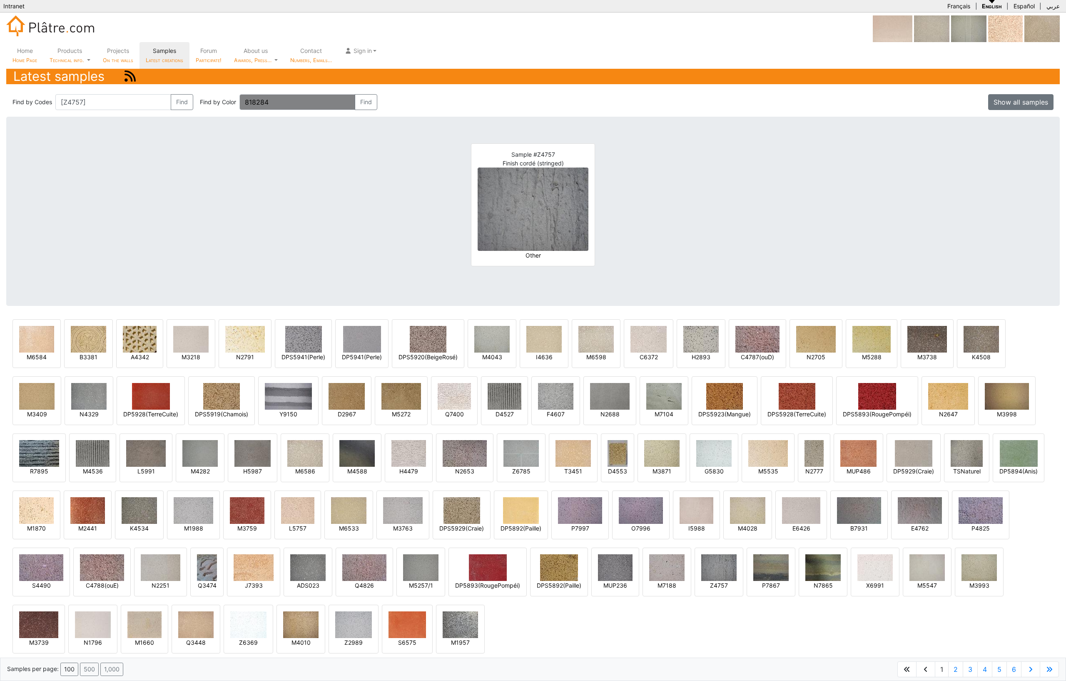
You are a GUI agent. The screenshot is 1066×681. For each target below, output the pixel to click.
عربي (1053, 6)
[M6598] (596, 338)
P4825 (980, 528)
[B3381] (88, 338)
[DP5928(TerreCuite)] (151, 395)
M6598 (596, 357)
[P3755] (1042, 28)
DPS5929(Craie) (461, 528)
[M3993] (979, 567)
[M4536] (93, 452)
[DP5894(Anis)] (1019, 452)
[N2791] (245, 338)
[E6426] (801, 509)
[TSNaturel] (967, 452)
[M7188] (667, 567)
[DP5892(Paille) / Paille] (521, 509)
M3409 (37, 414)
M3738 (927, 357)
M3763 (403, 528)
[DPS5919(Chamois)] (221, 395)
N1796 (93, 642)
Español (1024, 6)
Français (958, 6)
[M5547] (927, 567)
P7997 (580, 528)
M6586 (305, 471)
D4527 (505, 414)
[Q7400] (454, 395)
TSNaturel (967, 471)
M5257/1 (421, 585)
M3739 (39, 642)
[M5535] (768, 452)
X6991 (875, 585)
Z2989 (353, 642)
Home (24, 55)
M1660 (144, 642)
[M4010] (301, 624)
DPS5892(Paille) (559, 585)
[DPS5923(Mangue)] (724, 395)
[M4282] (200, 452)
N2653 (464, 471)
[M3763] (403, 509)
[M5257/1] (420, 567)
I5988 (696, 528)
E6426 (801, 528)
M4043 (492, 357)
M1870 (36, 528)
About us (253, 55)
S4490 (41, 585)
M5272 (401, 414)
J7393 (254, 585)
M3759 (247, 528)
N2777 (814, 471)
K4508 (981, 357)
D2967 (347, 414)
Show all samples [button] (1021, 102)
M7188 (667, 585)
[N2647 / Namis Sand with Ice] (948, 395)
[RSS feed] (130, 76)
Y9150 (288, 414)
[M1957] (460, 624)
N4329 (89, 414)
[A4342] (140, 338)
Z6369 (248, 642)
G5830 (714, 471)
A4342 (140, 357)
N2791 (245, 357)
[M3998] (1007, 395)
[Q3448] (196, 624)
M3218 (191, 357)
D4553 (617, 471)
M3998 (1007, 414)
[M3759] (247, 509)
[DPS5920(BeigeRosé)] (428, 338)
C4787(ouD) (757, 357)
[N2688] (610, 395)
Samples (164, 55)
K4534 (139, 528)
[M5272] (401, 395)
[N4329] (89, 395)
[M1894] (1005, 28)
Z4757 (719, 585)
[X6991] (875, 567)
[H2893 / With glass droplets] (701, 338)
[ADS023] (308, 567)
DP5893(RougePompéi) (487, 585)
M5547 (927, 585)
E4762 (920, 528)
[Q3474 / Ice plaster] (207, 567)
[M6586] (305, 452)
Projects (118, 55)
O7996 (640, 528)
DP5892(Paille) (521, 528)
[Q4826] (364, 567)
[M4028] (747, 509)
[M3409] (37, 395)
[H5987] (252, 452)
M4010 (301, 642)
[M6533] (348, 509)
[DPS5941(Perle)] (303, 338)
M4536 (93, 471)
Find (182, 101)
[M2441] (87, 509)
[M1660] (144, 624)
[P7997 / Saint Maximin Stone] (580, 509)
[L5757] (297, 509)
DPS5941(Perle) (303, 357)
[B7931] (859, 509)
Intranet (14, 6)
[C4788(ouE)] (102, 567)
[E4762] (920, 509)
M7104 (664, 414)
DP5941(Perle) (362, 357)
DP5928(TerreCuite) (150, 414)
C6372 (649, 357)
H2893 (701, 357)
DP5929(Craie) (913, 471)
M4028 (747, 528)
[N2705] (816, 338)
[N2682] (892, 28)
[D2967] (347, 395)
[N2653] (465, 452)
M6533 (349, 528)
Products (67, 55)
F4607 (556, 414)
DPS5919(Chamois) (221, 414)
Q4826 (364, 585)
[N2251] (160, 567)
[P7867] (771, 567)
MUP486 (859, 471)
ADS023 (308, 585)
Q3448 (196, 642)
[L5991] (146, 452)
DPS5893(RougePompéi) (877, 414)
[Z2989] (353, 624)
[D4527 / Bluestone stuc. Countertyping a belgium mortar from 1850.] (504, 395)
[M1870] (36, 509)
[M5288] (871, 338)
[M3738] (927, 338)
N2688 (610, 414)
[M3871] (662, 452)
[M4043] (492, 338)
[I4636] (544, 338)
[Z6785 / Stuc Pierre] (521, 452)
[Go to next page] (1030, 669)
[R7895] (39, 452)
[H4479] (408, 452)
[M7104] (664, 395)
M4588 (357, 471)
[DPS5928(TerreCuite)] (797, 395)
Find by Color (218, 101)
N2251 (160, 585)
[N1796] (93, 624)
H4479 (408, 471)
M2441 (87, 528)
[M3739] (38, 624)
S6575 (407, 642)
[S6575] (407, 624)
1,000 (112, 669)
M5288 (872, 357)
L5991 (146, 471)
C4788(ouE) (102, 585)
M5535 (768, 471)
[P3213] (931, 28)
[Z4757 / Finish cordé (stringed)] (719, 567)
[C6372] (648, 338)
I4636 (544, 357)
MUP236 (615, 585)
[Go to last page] (1049, 669)
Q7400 (454, 414)
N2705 (816, 357)
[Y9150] (288, 395)
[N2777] (814, 452)
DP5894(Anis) (1018, 471)
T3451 (573, 471)
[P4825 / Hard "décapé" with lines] (981, 509)
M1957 (460, 642)
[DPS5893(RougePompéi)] (877, 395)
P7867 (771, 585)
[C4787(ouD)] (757, 338)
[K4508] (981, 338)
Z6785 (521, 471)
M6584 (37, 357)
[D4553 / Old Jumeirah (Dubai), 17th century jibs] (618, 452)
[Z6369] (248, 624)
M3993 (979, 585)
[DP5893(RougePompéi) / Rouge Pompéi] (488, 567)
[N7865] (823, 567)
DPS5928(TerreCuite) (796, 414)
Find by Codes (32, 101)
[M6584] (36, 338)
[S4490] (41, 567)
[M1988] (193, 509)
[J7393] (254, 567)
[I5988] (696, 509)
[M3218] (191, 338)
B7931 (859, 528)
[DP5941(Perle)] (362, 338)
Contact (311, 55)
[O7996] (641, 509)
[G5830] (714, 452)
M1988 (193, 528)
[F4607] (555, 395)
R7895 (39, 471)
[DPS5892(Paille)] (559, 567)
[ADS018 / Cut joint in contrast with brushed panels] (968, 28)
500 (89, 669)
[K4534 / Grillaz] (139, 509)
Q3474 (207, 585)
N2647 (948, 414)
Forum (209, 55)
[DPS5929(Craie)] (461, 509)
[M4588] (357, 452)
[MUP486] (858, 452)
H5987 (252, 471)
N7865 (823, 585)
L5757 (297, 528)
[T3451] (573, 452)
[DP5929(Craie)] (913, 452)
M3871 (662, 471)
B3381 (88, 357)
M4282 (200, 471)
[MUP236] (615, 567)
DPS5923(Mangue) (724, 414)
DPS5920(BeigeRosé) (428, 357)
